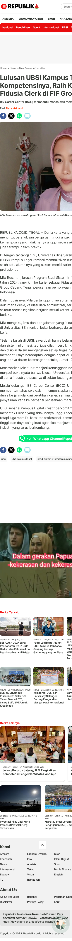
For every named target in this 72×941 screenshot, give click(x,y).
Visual (30, 874)
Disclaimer (6, 901)
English (58, 874)
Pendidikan (23, 27)
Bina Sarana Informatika (32, 68)
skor (51, 18)
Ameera (4, 853)
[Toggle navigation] (4, 6)
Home (3, 68)
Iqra (29, 859)
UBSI (65, 27)
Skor (56, 853)
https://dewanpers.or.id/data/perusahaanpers (30, 921)
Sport (36, 27)
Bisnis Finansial (63, 869)
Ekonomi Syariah (31, 18)
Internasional (51, 27)
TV (2, 879)
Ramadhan (33, 879)
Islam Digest (61, 859)
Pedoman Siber (63, 896)
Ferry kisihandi (14, 108)
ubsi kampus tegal (22, 458)
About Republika (10, 896)
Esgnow (5, 874)
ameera (8, 18)
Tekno (30, 869)
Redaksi (32, 896)
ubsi (3, 458)
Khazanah (6, 859)
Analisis (31, 864)
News (13, 68)
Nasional (7, 27)
